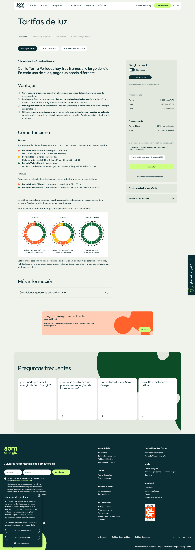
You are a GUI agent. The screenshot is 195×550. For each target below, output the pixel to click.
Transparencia (104, 513)
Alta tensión (61, 36)
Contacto (148, 475)
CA (179, 537)
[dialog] (22, 519)
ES (174, 5)
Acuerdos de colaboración (109, 516)
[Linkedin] (44, 523)
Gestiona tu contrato (106, 462)
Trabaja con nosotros (153, 497)
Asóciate (101, 519)
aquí (69, 203)
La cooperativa (74, 5)
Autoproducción (104, 491)
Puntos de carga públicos (81, 36)
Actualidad (148, 487)
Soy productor (104, 494)
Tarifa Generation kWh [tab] (74, 48)
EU (189, 537)
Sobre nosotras (104, 507)
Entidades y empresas (42, 36)
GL (184, 537)
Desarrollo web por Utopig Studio (177, 546)
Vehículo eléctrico (105, 459)
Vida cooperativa (105, 510)
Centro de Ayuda (151, 468)
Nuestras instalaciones (153, 452)
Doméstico (22, 36)
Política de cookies (142, 537)
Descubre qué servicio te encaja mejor (160, 472)
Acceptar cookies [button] (23, 530)
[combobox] (39, 495)
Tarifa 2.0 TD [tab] (140, 77)
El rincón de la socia (152, 491)
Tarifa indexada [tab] (49, 48)
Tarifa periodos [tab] (27, 48)
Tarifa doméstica (105, 475)
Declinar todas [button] (22, 537)
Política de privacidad (121, 537)
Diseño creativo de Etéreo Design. (149, 546)
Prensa (147, 494)
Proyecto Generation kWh (155, 456)
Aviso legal (102, 537)
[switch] (132, 69)
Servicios (45, 5)
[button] (22, 543)
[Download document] (106, 292)
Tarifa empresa (104, 478)
